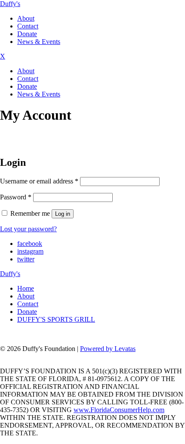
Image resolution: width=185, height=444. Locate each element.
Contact (27, 26)
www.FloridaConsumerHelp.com (119, 409)
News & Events (38, 41)
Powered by (108, 348)
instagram (30, 251)
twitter (25, 259)
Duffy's (10, 3)
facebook (29, 243)
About (25, 18)
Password (15, 197)
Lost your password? (28, 229)
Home (25, 288)
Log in (62, 214)
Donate (27, 33)
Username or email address (39, 181)
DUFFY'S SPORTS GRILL (56, 319)
